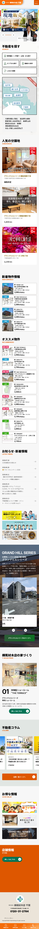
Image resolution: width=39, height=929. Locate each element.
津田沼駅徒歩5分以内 (12, 126)
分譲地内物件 (15, 927)
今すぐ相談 (24, 927)
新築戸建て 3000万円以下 (13, 121)
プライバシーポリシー (8, 918)
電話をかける (33, 927)
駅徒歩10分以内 (10, 123)
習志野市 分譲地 (25, 119)
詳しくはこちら (17, 711)
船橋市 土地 (26, 121)
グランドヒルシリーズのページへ (19, 638)
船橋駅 (19, 123)
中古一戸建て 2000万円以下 (14, 128)
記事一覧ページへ (20, 777)
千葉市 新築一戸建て (11, 119)
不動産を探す (6, 927)
